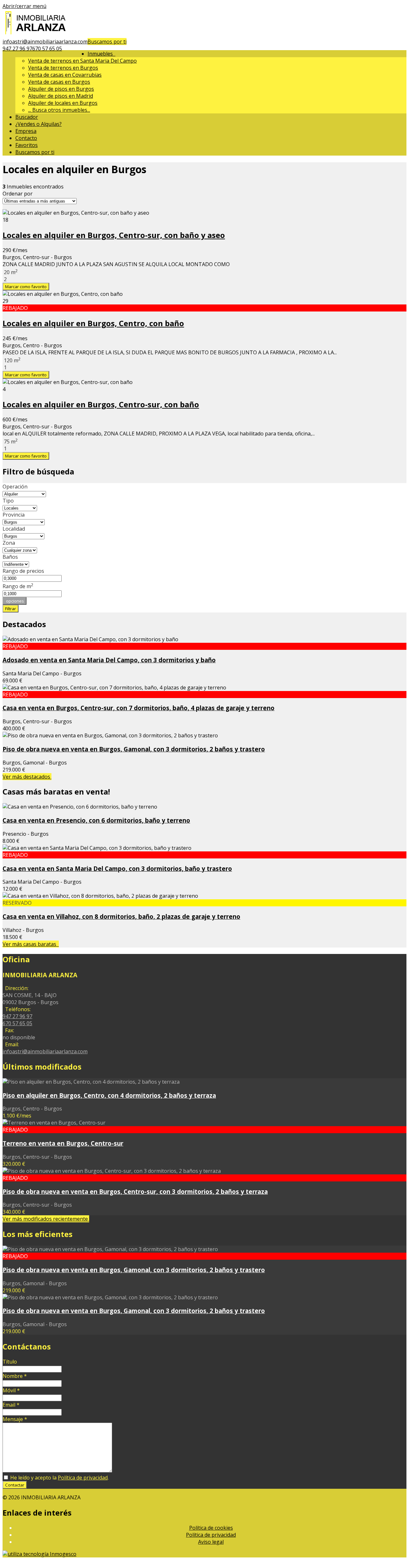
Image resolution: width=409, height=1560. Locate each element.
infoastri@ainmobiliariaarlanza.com (45, 41)
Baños (10, 556)
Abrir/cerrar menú (24, 6)
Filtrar (10, 608)
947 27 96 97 (17, 48)
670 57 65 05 (47, 48)
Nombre (15, 1375)
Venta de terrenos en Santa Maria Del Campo (82, 60)
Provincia (14, 514)
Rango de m (18, 586)
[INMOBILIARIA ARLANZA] (36, 34)
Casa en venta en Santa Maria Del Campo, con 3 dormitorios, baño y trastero (117, 868)
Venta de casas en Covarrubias (65, 74)
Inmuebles (101, 53)
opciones (14, 601)
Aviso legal (211, 1541)
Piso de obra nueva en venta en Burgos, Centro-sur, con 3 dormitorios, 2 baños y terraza (135, 1191)
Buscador (26, 116)
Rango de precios (23, 570)
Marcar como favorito (26, 286)
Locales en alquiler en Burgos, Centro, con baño (93, 323)
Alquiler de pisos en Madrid (60, 95)
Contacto (26, 138)
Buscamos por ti (107, 41)
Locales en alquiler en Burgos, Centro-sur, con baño (101, 404)
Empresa (25, 130)
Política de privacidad (83, 1477)
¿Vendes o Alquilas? (38, 123)
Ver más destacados (27, 776)
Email (11, 1404)
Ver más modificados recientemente (46, 1218)
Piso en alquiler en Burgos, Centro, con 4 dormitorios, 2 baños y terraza (109, 1095)
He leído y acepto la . (59, 1477)
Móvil (11, 1390)
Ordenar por (18, 193)
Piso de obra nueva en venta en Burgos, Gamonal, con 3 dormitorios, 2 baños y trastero (134, 749)
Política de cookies (211, 1527)
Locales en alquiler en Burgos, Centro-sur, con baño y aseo (114, 235)
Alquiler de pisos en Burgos (61, 88)
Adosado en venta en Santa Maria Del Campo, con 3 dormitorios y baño (109, 660)
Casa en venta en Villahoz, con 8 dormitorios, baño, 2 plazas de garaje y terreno (121, 916)
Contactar (14, 1485)
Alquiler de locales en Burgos (62, 102)
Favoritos (26, 145)
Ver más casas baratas (31, 944)
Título (10, 1361)
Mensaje (15, 1419)
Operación (15, 486)
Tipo (8, 500)
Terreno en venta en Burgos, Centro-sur (63, 1143)
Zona (9, 542)
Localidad (14, 528)
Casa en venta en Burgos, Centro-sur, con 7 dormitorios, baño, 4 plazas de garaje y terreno (138, 708)
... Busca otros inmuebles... (59, 109)
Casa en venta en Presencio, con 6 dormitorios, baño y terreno (96, 820)
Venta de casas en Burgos (59, 81)
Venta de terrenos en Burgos (63, 67)
